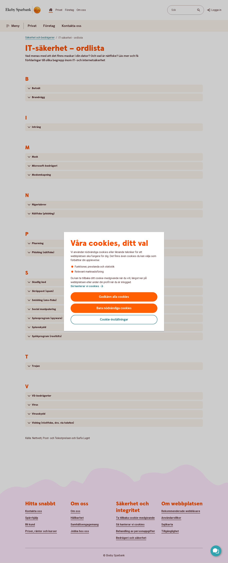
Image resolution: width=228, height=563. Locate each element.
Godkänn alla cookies (114, 297)
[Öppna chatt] (215, 550)
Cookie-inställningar (114, 320)
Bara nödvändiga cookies (114, 308)
